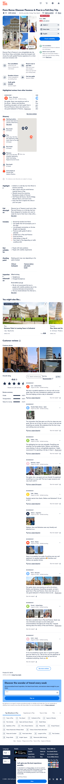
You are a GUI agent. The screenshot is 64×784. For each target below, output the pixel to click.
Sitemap (30, 775)
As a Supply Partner (52, 751)
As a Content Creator (52, 754)
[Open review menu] (59, 386)
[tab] (12, 713)
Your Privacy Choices (33, 759)
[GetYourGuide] (5, 3)
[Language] (52, 3)
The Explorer (42, 766)
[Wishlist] (40, 3)
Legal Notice (31, 754)
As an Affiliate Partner (53, 756)
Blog (41, 756)
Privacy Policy (31, 756)
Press (41, 759)
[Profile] (58, 3)
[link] (25, 319)
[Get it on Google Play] (20, 752)
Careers (42, 754)
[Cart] (46, 3)
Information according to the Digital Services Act (33, 771)
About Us (42, 751)
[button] (9, 13)
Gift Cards (43, 762)
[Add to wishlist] (45, 304)
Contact (30, 751)
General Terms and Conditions (33, 765)
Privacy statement (50, 705)
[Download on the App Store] (20, 759)
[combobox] (48, 378)
